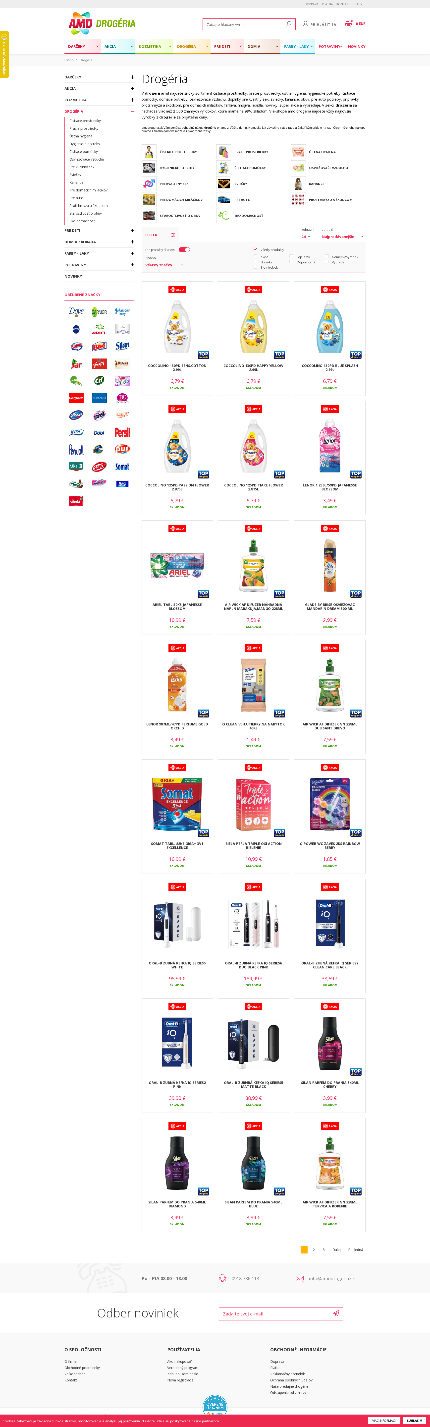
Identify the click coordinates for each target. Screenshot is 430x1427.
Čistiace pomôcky (83, 151)
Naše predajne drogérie (289, 1386)
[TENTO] (76, 483)
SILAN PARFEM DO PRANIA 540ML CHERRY (330, 1084)
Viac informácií (384, 1421)
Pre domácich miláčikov (88, 190)
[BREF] (99, 346)
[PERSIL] (122, 432)
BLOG (358, 4)
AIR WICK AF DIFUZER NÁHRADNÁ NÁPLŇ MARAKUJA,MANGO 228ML (253, 606)
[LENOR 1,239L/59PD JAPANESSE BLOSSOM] (329, 446)
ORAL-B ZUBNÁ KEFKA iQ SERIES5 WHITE (177, 965)
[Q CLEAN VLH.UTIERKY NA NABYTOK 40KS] (253, 685)
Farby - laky (296, 46)
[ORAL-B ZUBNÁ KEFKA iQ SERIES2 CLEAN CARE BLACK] (329, 924)
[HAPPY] (122, 415)
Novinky (357, 46)
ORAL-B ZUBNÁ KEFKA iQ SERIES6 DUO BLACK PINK (253, 965)
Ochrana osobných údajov (291, 1380)
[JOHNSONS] (122, 312)
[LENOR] (76, 432)
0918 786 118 (245, 1278)
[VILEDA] (76, 501)
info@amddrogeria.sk (332, 1278)
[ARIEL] (99, 329)
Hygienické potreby (84, 143)
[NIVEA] (76, 329)
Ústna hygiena (80, 136)
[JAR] (76, 363)
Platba (327, 4)
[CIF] (99, 380)
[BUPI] (76, 380)
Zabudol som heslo (182, 1373)
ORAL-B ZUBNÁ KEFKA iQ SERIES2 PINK (177, 1084)
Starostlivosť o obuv (85, 213)
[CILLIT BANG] (122, 380)
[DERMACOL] (122, 398)
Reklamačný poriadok (287, 1373)
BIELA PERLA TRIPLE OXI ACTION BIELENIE (253, 845)
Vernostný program (182, 1367)
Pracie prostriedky (83, 128)
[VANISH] (99, 483)
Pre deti (222, 46)
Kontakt (343, 4)
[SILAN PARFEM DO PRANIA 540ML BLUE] (253, 1163)
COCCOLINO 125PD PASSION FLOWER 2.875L (177, 487)
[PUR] (122, 449)
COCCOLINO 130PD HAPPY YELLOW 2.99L (253, 367)
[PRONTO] (99, 449)
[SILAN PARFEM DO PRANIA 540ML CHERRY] (329, 1044)
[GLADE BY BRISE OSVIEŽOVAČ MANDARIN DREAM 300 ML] (329, 566)
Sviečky (75, 174)
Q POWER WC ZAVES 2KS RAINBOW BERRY (330, 845)
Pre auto (76, 197)
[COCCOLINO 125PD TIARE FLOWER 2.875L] (253, 446)
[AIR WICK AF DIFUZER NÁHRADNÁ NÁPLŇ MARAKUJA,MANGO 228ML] (253, 566)
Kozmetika (150, 46)
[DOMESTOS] (76, 415)
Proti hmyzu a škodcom (88, 205)
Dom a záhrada (256, 49)
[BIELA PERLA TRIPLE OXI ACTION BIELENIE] (253, 805)
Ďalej (336, 1249)
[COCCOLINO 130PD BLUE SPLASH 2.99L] (329, 327)
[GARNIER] (99, 312)
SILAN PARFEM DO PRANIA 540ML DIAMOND (177, 1204)
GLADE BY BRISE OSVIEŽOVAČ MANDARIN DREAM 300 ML (330, 606)
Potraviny (329, 46)
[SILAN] (122, 346)
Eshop (69, 60)
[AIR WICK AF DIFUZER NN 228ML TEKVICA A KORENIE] (329, 1163)
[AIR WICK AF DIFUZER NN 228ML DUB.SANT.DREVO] (329, 685)
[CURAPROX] (99, 398)
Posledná (355, 1249)
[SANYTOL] (76, 466)
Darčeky (76, 46)
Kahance (76, 182)
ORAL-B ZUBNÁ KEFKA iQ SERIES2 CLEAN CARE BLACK (329, 965)
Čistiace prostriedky (85, 120)
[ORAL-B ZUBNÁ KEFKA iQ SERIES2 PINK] (177, 1044)
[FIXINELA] (99, 415)
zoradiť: (327, 229)
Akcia (110, 46)
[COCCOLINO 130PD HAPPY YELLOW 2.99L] (253, 327)
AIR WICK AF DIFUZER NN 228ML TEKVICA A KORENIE (330, 1204)
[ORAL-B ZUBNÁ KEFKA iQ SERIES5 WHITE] (177, 924)
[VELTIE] (122, 483)
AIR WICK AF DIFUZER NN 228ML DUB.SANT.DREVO (330, 726)
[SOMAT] (122, 466)
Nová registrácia (180, 1380)
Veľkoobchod (75, 1373)
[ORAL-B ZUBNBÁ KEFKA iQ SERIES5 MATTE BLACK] (253, 1044)
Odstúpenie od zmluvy (288, 1392)
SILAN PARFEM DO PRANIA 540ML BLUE (253, 1204)
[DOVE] (76, 312)
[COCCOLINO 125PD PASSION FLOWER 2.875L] (177, 446)
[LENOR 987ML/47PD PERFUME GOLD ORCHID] (177, 685)
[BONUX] (76, 346)
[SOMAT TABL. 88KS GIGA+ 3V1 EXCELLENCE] (177, 805)
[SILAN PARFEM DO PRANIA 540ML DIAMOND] (177, 1163)
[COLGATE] (76, 398)
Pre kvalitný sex (81, 167)
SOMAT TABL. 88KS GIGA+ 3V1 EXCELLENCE (177, 845)
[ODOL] (99, 432)
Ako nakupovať (179, 1361)
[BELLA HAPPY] (99, 363)
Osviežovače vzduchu (86, 159)
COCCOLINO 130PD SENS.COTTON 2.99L (177, 367)
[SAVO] (99, 466)
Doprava (312, 4)
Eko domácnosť (82, 221)
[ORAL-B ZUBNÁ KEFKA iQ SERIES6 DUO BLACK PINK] (253, 924)
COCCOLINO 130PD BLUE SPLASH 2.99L (330, 367)
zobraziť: (307, 229)
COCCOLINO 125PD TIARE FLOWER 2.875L (253, 487)
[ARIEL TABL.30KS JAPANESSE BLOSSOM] (177, 566)
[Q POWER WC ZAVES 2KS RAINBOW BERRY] (329, 805)
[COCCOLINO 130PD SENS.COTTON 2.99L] (177, 327)
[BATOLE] (122, 329)
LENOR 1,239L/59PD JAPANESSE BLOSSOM (330, 487)
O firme (70, 1361)
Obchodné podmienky (82, 1367)
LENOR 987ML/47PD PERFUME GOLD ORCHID (177, 726)
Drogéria (186, 46)
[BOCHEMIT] (122, 363)
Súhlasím (414, 1421)
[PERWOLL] (76, 449)
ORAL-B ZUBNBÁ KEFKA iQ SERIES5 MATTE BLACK (253, 1084)
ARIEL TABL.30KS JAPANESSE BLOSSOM (177, 606)
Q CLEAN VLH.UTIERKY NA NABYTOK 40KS (253, 726)
